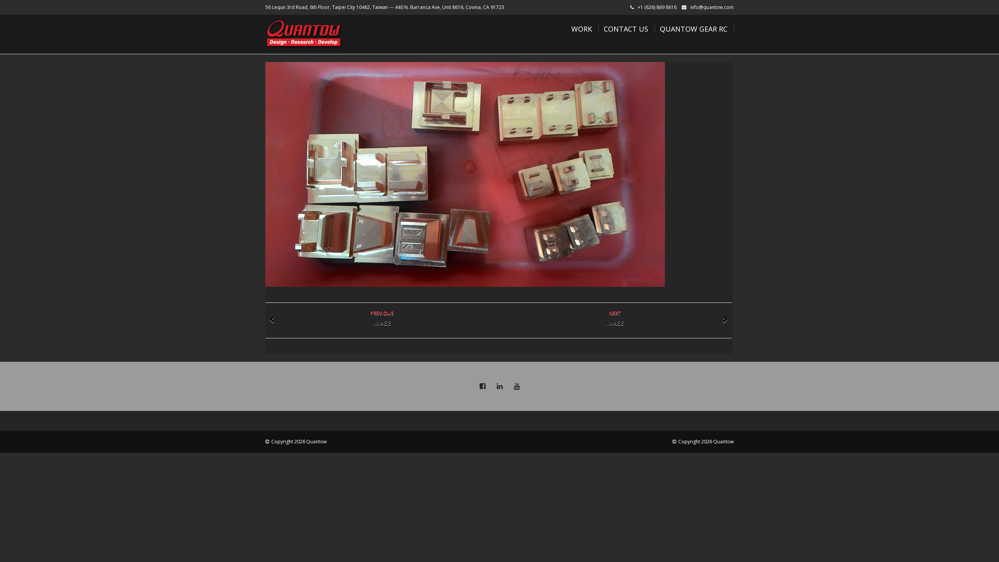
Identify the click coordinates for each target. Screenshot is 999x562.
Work (581, 29)
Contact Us (626, 29)
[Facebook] (482, 386)
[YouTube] (516, 386)
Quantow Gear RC (693, 29)
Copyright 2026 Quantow (299, 441)
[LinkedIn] (499, 386)
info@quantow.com (712, 7)
